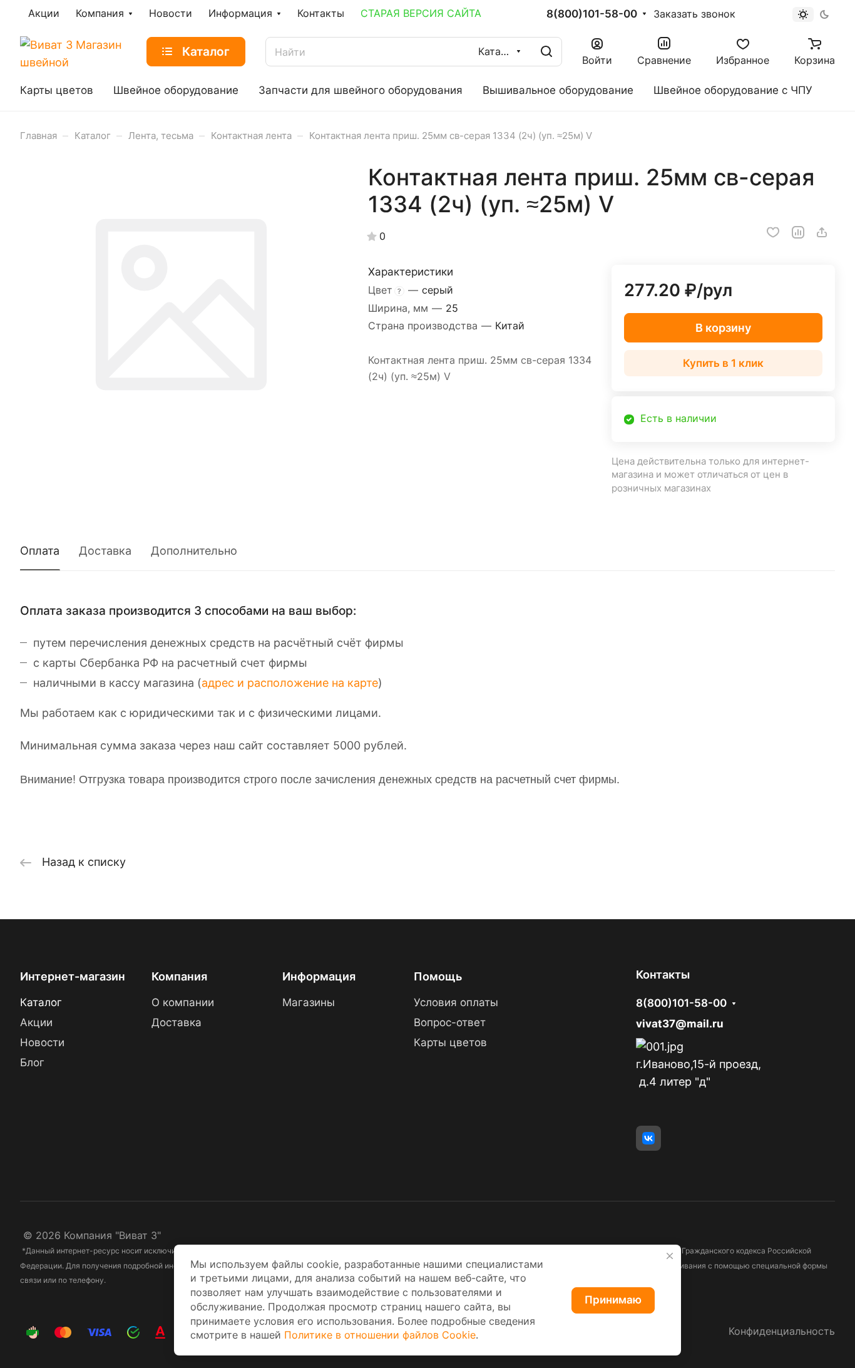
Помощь (438, 976)
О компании (182, 1002)
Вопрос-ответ (450, 1022)
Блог (32, 1062)
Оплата (39, 550)
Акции (36, 1022)
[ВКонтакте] (648, 1138)
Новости (42, 1042)
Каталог (41, 1002)
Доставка (105, 550)
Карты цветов (450, 1042)
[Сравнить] (798, 232)
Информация (319, 976)
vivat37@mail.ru (680, 1023)
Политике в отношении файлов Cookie (380, 1335)
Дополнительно (194, 550)
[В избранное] (773, 232)
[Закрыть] (669, 1256)
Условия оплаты (456, 1002)
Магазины (308, 1002)
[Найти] (546, 51)
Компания (179, 976)
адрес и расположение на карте (290, 682)
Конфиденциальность (782, 1331)
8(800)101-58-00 (591, 14)
